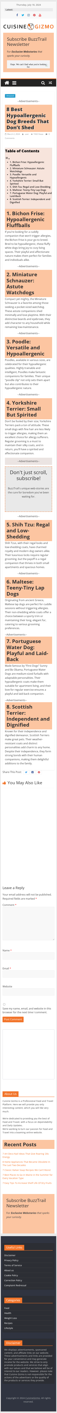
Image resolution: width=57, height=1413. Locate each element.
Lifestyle (8, 1328)
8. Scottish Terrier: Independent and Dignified (30, 201)
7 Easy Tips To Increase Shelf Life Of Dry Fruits (27, 1182)
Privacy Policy (11, 1260)
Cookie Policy (11, 1275)
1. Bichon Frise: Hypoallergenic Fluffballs (27, 163)
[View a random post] (50, 83)
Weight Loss (10, 1318)
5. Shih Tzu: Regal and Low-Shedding (30, 186)
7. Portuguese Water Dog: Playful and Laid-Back (31, 194)
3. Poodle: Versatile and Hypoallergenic (23, 176)
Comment (9, 905)
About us (9, 1270)
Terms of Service (13, 1265)
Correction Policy (13, 1280)
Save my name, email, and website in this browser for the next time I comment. (27, 1010)
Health (7, 1313)
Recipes (8, 1323)
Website (7, 986)
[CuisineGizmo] (6, 83)
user (27, 134)
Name (7, 950)
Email (7, 968)
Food (6, 1308)
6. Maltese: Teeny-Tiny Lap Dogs (28, 189)
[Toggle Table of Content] (7, 158)
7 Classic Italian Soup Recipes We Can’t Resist (27, 1169)
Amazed (10, 95)
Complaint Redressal (15, 1285)
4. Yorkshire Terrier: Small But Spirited (26, 182)
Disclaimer (10, 1255)
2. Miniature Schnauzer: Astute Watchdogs (27, 170)
